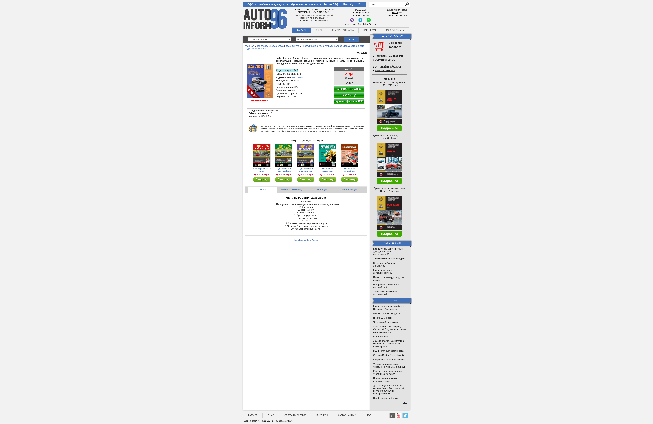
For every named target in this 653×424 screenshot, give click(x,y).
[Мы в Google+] (392, 415)
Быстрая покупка (349, 88)
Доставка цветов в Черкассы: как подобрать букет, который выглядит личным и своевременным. (388, 389)
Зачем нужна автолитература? (389, 258)
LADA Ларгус (277, 46)
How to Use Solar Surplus (386, 398)
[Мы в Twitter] (405, 415)
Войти (395, 12)
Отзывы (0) (320, 189)
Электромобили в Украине (386, 322)
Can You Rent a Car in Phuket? (388, 355)
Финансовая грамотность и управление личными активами (389, 365)
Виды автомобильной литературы (384, 264)
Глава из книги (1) (291, 189)
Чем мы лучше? (385, 70)
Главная (249, 46)
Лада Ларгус (292, 46)
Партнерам (369, 30)
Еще (405, 402)
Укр (360, 4)
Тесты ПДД (331, 4)
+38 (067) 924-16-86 (360, 15)
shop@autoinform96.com (364, 24)
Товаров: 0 (396, 47)
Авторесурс (298, 77)
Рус (352, 4)
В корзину (262, 179)
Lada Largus (300, 240)
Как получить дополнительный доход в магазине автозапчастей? (389, 251)
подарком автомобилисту (318, 126)
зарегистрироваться (397, 15)
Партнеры (322, 415)
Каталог (301, 30)
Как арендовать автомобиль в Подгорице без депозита (388, 307)
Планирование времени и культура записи (386, 379)
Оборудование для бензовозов (389, 359)
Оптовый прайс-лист (388, 67)
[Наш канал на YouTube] (398, 415)
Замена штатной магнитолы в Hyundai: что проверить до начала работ (388, 344)
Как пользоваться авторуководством (382, 271)
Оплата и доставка (343, 30)
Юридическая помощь (304, 4)
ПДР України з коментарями (306, 170)
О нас (319, 30)
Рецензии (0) (349, 189)
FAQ (369, 415)
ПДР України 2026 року (262, 170)
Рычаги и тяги (380, 336)
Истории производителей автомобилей (386, 285)
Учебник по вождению (327, 170)
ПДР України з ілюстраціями (284, 170)
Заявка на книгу (395, 30)
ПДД (250, 4)
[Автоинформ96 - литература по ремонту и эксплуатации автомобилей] (265, 18)
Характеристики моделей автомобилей (386, 293)
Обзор (262, 189)
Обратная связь (385, 60)
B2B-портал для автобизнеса (388, 351)
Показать (351, 39)
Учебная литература (271, 4)
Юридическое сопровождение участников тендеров (388, 372)
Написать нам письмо (389, 56)
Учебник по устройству (349, 170)
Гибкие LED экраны (383, 318)
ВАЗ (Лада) (262, 46)
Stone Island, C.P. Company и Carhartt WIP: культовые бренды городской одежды (389, 329)
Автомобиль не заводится (386, 313)
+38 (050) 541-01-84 (360, 13)
